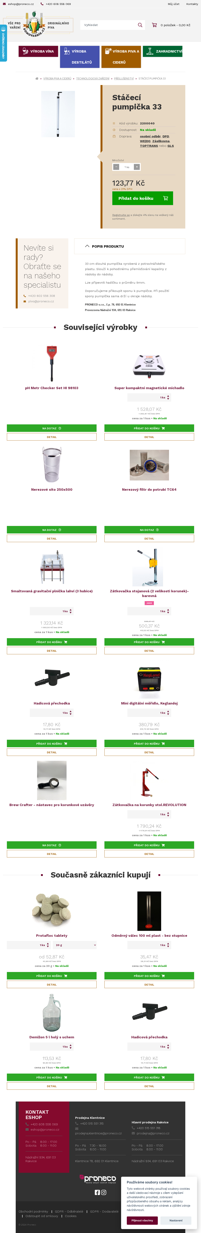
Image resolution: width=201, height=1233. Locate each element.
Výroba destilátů (82, 56)
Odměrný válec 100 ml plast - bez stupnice (149, 935)
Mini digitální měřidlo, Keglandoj (149, 703)
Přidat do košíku (135, 198)
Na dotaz (49, 428)
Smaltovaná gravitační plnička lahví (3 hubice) (52, 591)
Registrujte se (121, 215)
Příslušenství (124, 78)
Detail (52, 437)
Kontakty (192, 4)
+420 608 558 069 (58, 4)
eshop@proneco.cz (21, 4)
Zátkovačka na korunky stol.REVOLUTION (149, 805)
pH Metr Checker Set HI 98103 (51, 388)
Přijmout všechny (142, 1220)
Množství (118, 160)
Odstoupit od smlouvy (42, 1216)
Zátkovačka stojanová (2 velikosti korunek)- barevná (149, 593)
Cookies (71, 1216)
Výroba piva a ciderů (126, 56)
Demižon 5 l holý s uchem (51, 1037)
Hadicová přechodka (52, 703)
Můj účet (173, 4)
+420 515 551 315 (92, 1123)
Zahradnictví (169, 51)
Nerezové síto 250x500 (51, 489)
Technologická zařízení (92, 78)
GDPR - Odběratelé (69, 1211)
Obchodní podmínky (33, 1211)
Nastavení (176, 1220)
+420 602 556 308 (41, 296)
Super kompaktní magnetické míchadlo (149, 388)
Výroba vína (42, 51)
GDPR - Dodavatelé (104, 1211)
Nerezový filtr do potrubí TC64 (149, 489)
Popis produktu (108, 246)
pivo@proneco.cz (41, 301)
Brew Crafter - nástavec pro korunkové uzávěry (51, 805)
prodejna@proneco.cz (153, 1133)
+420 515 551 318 (148, 1128)
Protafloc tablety (51, 935)
